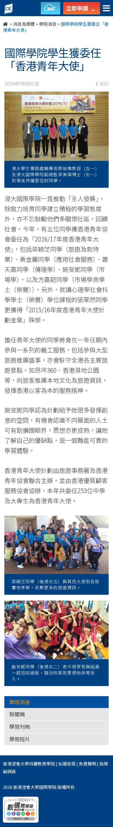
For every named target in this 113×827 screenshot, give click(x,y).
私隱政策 (67, 764)
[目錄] (106, 8)
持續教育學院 (42, 764)
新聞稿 (17, 714)
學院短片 (19, 739)
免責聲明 (87, 764)
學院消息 (48, 24)
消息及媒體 (24, 24)
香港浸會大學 (16, 764)
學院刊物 (19, 726)
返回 (103, 83)
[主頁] (6, 24)
